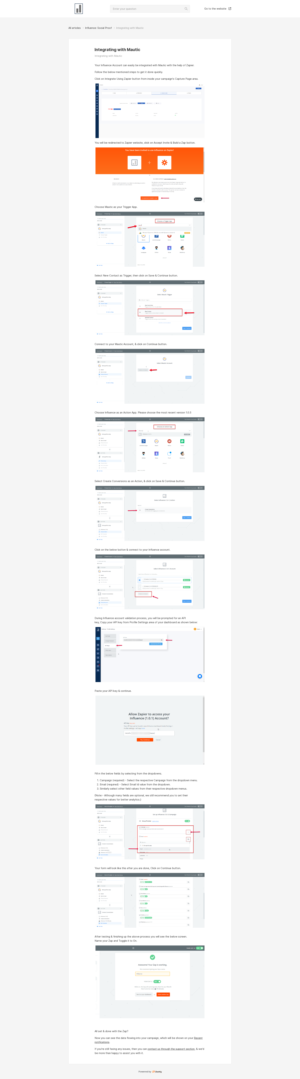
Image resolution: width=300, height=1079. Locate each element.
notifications (102, 1042)
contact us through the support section (171, 1049)
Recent (198, 1038)
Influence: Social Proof (98, 28)
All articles (74, 28)
